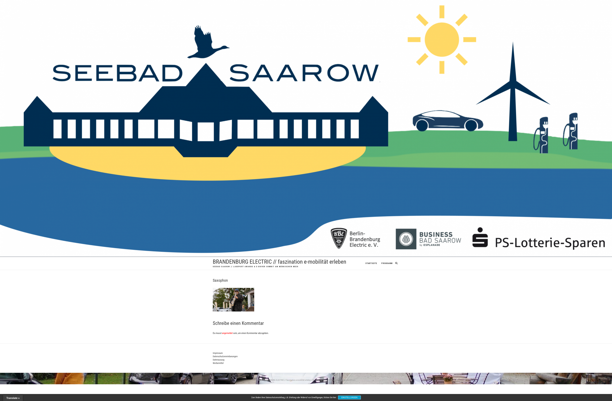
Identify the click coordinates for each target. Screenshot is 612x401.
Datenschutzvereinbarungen (225, 356)
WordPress (350, 380)
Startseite (371, 263)
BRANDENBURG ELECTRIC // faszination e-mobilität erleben (279, 261)
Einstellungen (349, 397)
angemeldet (227, 333)
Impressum (218, 353)
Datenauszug (218, 359)
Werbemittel (218, 363)
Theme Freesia (329, 380)
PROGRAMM (387, 263)
